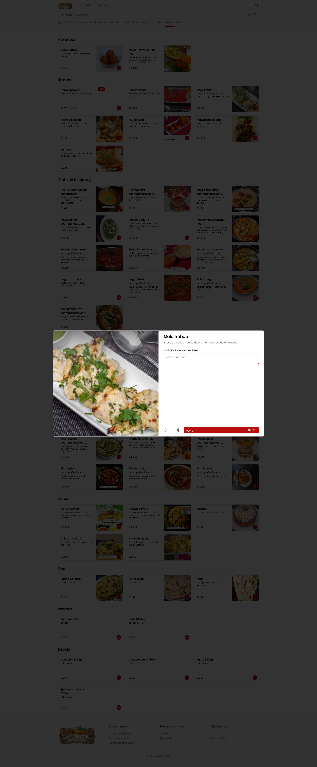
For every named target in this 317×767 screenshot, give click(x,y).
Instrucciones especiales (181, 350)
